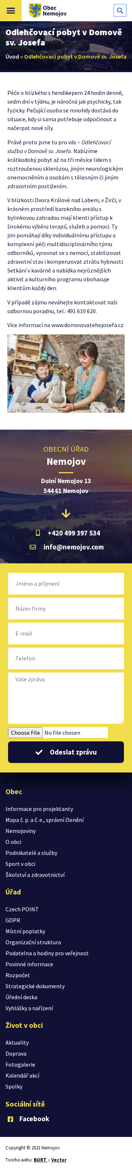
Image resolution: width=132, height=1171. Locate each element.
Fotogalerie (20, 1064)
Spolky (14, 1086)
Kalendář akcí (22, 1075)
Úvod (12, 56)
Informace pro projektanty (39, 808)
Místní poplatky (25, 931)
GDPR (13, 920)
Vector (58, 1160)
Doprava (16, 1053)
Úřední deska (21, 997)
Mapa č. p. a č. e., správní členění (45, 819)
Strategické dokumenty (35, 986)
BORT (41, 1160)
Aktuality (17, 1042)
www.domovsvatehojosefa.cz (87, 325)
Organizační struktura (33, 942)
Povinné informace (29, 964)
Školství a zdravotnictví (35, 874)
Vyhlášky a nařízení (29, 1008)
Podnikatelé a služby (31, 852)
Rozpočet (18, 975)
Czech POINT (22, 909)
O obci (13, 841)
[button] (11, 11)
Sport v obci (20, 863)
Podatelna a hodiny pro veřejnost (47, 953)
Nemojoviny (21, 830)
